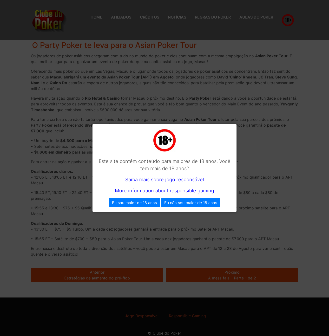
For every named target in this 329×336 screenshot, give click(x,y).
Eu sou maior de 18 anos (134, 202)
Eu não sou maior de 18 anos (190, 202)
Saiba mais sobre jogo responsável (164, 179)
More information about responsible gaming (164, 191)
